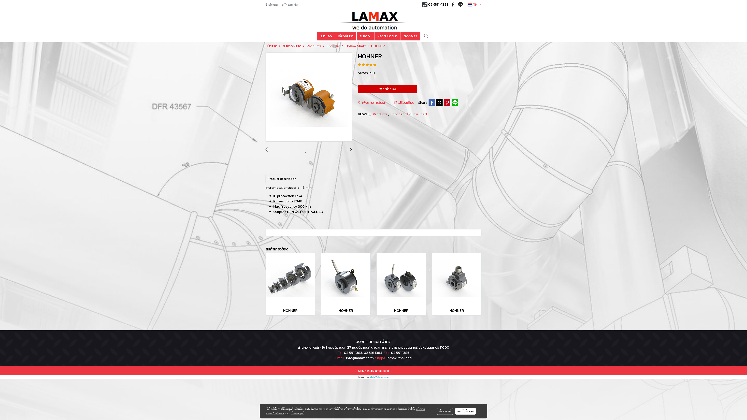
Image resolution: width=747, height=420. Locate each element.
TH (475, 4)
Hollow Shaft (417, 114)
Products (380, 114)
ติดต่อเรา (410, 36)
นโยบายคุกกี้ (297, 413)
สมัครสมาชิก (290, 4)
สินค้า (363, 36)
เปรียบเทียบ (405, 102)
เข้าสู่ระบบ (271, 4)
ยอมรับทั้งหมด (465, 411)
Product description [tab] (282, 178)
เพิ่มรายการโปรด (373, 102)
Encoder (398, 114)
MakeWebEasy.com (379, 377)
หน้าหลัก (326, 36)
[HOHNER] (309, 97)
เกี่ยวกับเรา (345, 36)
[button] (426, 36)
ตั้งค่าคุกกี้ (445, 411)
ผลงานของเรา (387, 36)
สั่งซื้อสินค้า (389, 89)
